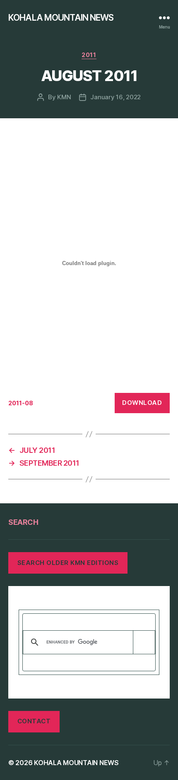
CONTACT (34, 721)
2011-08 (20, 403)
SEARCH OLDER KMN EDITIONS (68, 563)
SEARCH (23, 522)
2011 (89, 54)
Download (142, 403)
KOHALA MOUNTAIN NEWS (61, 17)
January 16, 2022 (115, 97)
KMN (64, 97)
